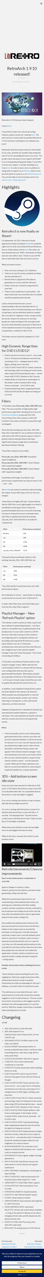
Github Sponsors (34, 174)
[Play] (5, 864)
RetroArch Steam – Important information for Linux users (33, 1247)
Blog (23, 1233)
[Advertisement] (22, 23)
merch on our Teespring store (13, 180)
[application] (22, 854)
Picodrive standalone (10, 415)
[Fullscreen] (39, 864)
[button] (22, 855)
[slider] (20, 864)
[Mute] (35, 864)
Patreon (27, 171)
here (9, 126)
